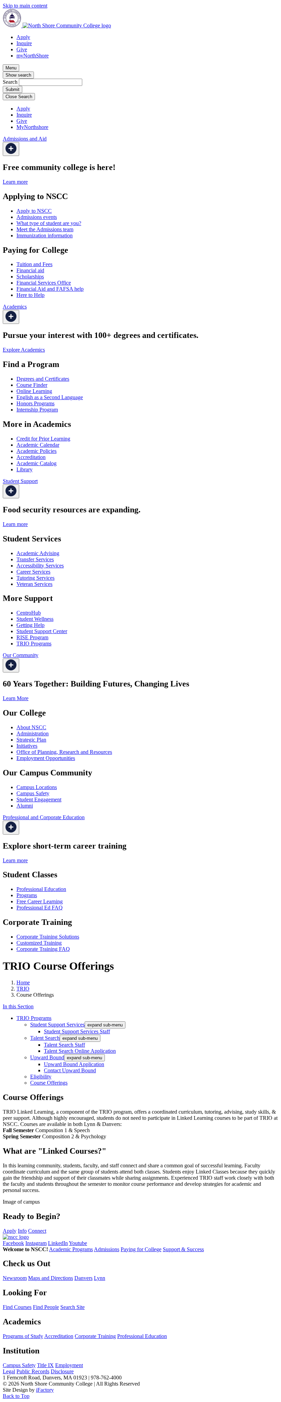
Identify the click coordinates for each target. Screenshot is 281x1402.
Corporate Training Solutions (47, 937)
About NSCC (31, 727)
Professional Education (41, 889)
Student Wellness (34, 619)
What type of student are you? (48, 223)
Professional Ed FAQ (39, 907)
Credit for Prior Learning (43, 439)
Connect (37, 1231)
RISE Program (32, 637)
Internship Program (37, 409)
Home (23, 982)
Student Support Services (57, 1024)
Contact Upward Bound (70, 1070)
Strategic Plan (31, 740)
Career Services (33, 572)
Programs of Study (23, 1336)
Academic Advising (37, 553)
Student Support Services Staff (77, 1031)
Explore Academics (24, 350)
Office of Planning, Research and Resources (64, 752)
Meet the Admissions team (44, 229)
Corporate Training (95, 1336)
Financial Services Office (43, 283)
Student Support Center (41, 631)
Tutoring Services (35, 578)
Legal (9, 1371)
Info (22, 1231)
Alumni (24, 806)
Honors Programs (35, 403)
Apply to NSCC (34, 211)
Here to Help (30, 295)
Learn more (15, 182)
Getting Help (30, 625)
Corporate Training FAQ (43, 949)
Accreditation (31, 457)
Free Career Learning (39, 901)
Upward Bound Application (74, 1064)
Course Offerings (49, 1083)
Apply (23, 37)
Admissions (106, 1249)
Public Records (32, 1371)
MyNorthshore (32, 127)
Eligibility (40, 1076)
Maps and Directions (50, 1278)
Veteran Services (34, 584)
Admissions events (36, 217)
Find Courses (17, 1307)
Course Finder (31, 385)
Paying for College (141, 1249)
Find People (46, 1307)
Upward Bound (47, 1057)
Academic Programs (71, 1249)
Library (24, 469)
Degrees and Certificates (42, 379)
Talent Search (45, 1038)
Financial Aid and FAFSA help (50, 289)
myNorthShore (32, 55)
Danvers (83, 1278)
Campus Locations (36, 787)
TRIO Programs (33, 643)
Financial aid (30, 270)
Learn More (15, 698)
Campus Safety (32, 793)
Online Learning (34, 391)
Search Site (72, 1307)
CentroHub (28, 613)
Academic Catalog (36, 463)
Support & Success (183, 1249)
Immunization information (44, 235)
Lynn (99, 1278)
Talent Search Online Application (80, 1051)
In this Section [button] (18, 1006)
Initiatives (26, 746)
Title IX (45, 1365)
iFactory (45, 1390)
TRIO (22, 989)
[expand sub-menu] (11, 149)
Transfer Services (35, 559)
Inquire (24, 43)
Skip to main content (25, 6)
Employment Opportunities (45, 758)
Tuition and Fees (34, 264)
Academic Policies (36, 451)
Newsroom (15, 1278)
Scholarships (30, 276)
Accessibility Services (40, 565)
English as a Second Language (49, 397)
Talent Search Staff (64, 1045)
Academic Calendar (37, 445)
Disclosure (62, 1371)
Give (21, 49)
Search (10, 82)
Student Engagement (38, 799)
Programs (26, 895)
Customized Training (39, 943)
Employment (69, 1365)
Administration (32, 733)
